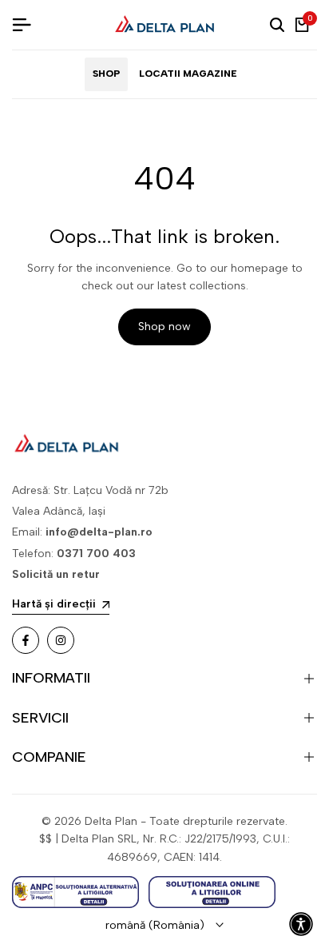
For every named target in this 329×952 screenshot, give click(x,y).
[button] (301, 924)
